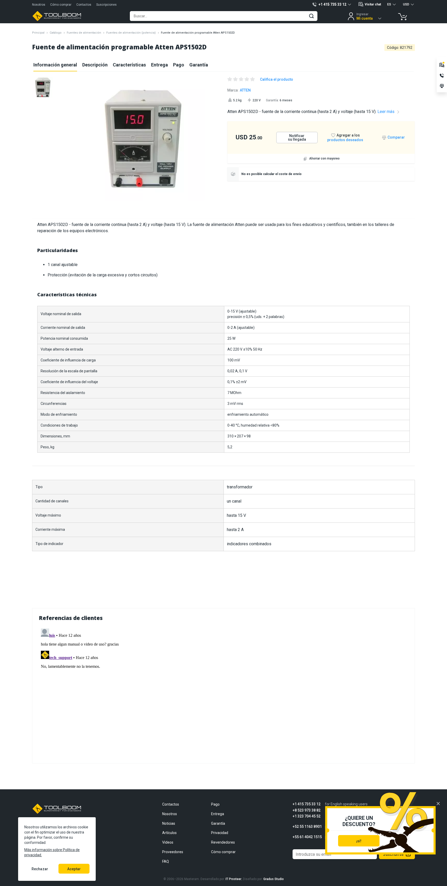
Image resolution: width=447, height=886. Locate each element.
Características (129, 64)
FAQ (165, 861)
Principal (38, 32)
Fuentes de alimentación (84, 32)
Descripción (95, 64)
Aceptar (74, 869)
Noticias (168, 823)
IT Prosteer (233, 879)
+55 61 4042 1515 (307, 837)
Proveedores (172, 852)
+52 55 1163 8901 (307, 827)
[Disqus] (223, 691)
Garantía (198, 64)
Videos (167, 842)
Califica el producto (276, 79)
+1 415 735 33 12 (307, 804)
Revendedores (223, 842)
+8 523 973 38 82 (307, 810)
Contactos (83, 4)
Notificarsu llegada (297, 137)
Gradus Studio (273, 879)
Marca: (239, 90)
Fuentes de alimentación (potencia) (131, 32)
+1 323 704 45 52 (307, 816)
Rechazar (40, 869)
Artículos (169, 833)
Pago (178, 64)
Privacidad (219, 833)
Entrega (159, 64)
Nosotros (38, 4)
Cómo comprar (60, 4)
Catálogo (56, 32)
